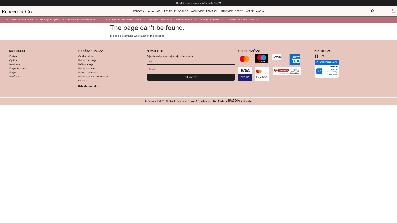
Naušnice (227, 11)
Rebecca (138, 11)
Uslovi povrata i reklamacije (93, 76)
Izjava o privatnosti (88, 72)
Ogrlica (13, 60)
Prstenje (170, 11)
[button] (373, 11)
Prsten (13, 56)
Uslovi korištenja (87, 60)
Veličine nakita (86, 56)
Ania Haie (154, 11)
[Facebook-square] (316, 56)
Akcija (260, 11)
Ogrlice (183, 11)
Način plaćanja (85, 64)
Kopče (250, 11)
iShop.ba (247, 101)
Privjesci (211, 11)
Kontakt (82, 80)
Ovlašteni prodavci (89, 86)
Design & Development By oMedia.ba (208, 101)
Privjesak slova (17, 68)
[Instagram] (323, 56)
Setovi (239, 11)
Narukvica (14, 64)
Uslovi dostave (86, 68)
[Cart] (393, 11)
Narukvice (197, 11)
